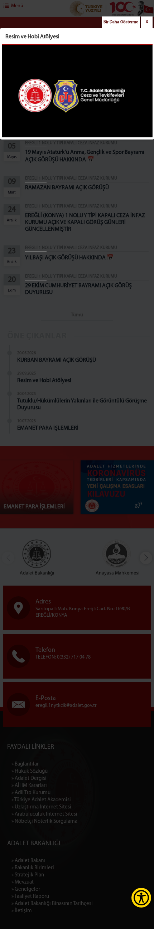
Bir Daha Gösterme (121, 22)
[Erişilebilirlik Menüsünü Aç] (141, 898)
